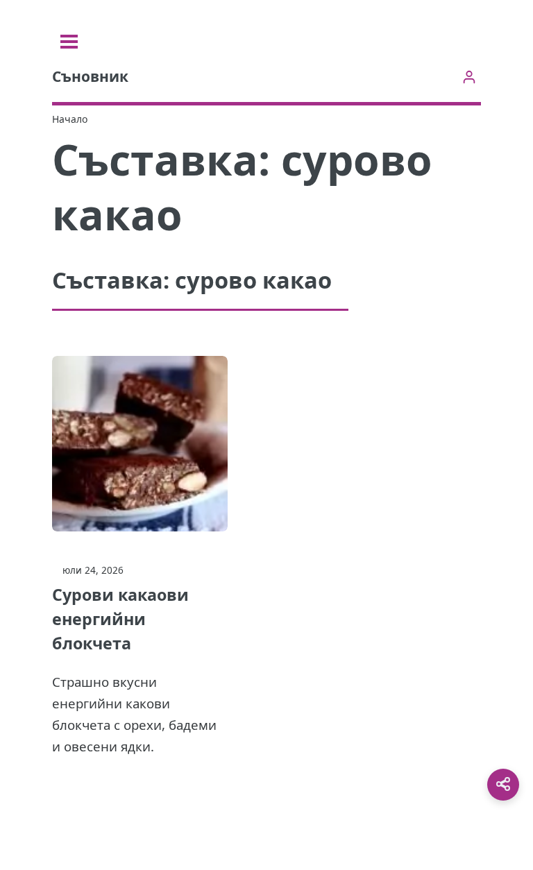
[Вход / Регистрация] (469, 77)
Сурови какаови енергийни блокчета (120, 618)
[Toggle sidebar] (69, 42)
